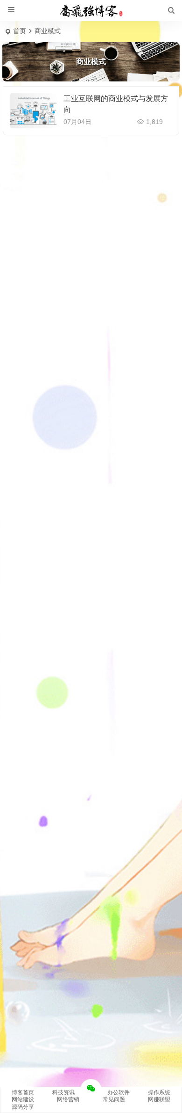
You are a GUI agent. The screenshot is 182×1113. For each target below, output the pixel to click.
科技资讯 (63, 1092)
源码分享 (23, 1107)
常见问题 (114, 1099)
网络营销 (68, 1099)
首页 (19, 31)
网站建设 (23, 1099)
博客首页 (23, 1092)
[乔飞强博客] (91, 11)
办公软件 (118, 1092)
